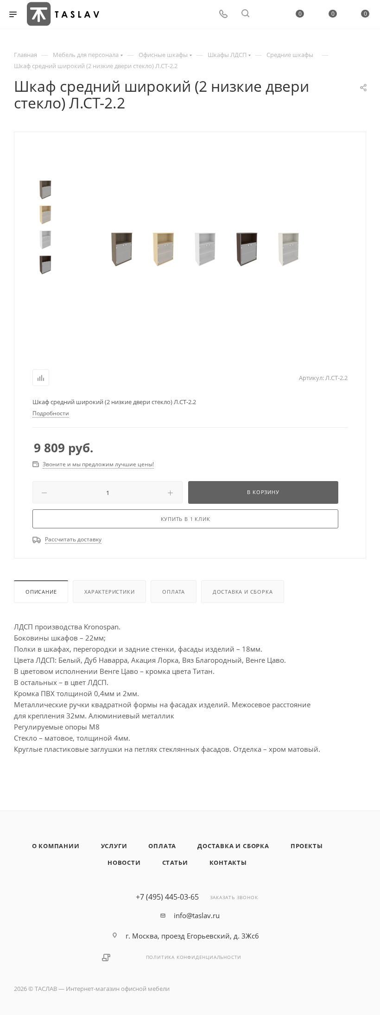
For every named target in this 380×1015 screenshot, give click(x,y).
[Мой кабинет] (267, 14)
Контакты (228, 862)
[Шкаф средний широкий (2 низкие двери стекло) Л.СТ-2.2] (122, 249)
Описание (41, 591)
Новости (124, 862)
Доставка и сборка (243, 591)
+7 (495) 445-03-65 (167, 897)
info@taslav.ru (197, 915)
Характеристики (109, 591)
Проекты (307, 846)
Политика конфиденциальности (194, 957)
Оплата (173, 591)
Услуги (114, 846)
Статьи (175, 862)
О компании (56, 846)
